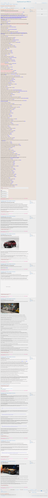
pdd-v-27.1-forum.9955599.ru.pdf (4, 196)
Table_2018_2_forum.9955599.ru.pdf (5, 194)
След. (46, 489)
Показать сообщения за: (13, 489)
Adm (30, 9)
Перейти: (30, 492)
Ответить (2, 7)
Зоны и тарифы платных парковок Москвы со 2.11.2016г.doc (7, 388)
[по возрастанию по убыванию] (33, 489)
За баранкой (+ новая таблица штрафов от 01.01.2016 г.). (8, 216)
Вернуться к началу (35, 199)
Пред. (1, 489)
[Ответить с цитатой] (26, 9)
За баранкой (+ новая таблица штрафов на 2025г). (7, 9)
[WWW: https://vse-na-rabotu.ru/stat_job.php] (30, 204)
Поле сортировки (21, 489)
